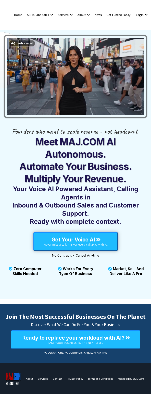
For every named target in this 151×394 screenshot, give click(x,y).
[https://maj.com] (13, 379)
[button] (51, 15)
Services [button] (63, 15)
